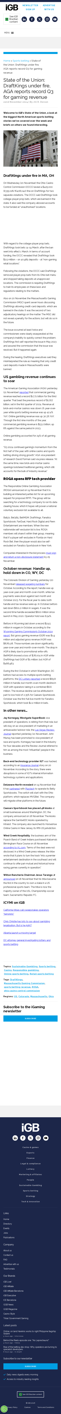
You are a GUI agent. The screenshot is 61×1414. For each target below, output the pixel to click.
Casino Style (9, 1314)
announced (9, 879)
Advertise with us (11, 1264)
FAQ (5, 1259)
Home (6, 60)
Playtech (29, 788)
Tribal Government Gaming (15, 1318)
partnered (15, 788)
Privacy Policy (12, 1407)
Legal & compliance (30, 1164)
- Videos (16, 1343)
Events (6, 1228)
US (15, 996)
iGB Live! (7, 1282)
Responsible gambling (26, 970)
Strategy (30, 1196)
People (30, 1180)
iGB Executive (9, 1295)
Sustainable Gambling (25, 966)
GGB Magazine (10, 1309)
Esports (30, 1153)
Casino (8, 970)
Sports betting (21, 60)
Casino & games (30, 1147)
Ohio (51, 996)
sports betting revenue (17, 987)
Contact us (8, 1255)
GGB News (8, 1304)
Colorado (23, 996)
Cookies (27, 1407)
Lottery (30, 1169)
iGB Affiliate (8, 1286)
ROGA (35, 987)
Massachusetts (38, 996)
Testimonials (9, 1269)
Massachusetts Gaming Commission (24, 983)
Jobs (5, 1233)
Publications (8, 1237)
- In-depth (17, 1352)
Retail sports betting (42, 974)
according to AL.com (14, 847)
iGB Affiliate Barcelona (13, 1291)
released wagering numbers (30, 584)
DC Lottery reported (29, 679)
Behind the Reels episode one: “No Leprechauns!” (26, 1340)
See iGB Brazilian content (12, 19)
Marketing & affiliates (30, 1175)
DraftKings (16, 979)
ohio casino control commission (22, 991)
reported (24, 392)
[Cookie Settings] (4, 1409)
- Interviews (18, 1336)
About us (7, 1250)
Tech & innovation (30, 1202)
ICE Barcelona (9, 1300)
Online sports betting (16, 974)
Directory (7, 1224)
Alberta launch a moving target (19, 932)
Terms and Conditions (45, 1407)
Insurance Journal (29, 765)
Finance (31, 1158)
